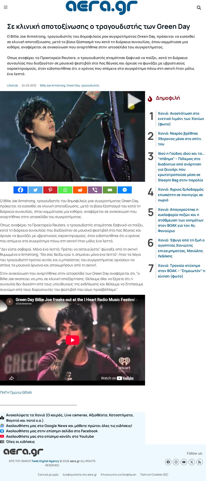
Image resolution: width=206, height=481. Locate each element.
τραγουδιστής (90, 85)
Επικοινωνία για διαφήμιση (118, 474)
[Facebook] (20, 189)
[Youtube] (184, 462)
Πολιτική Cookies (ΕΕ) (154, 474)
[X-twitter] (191, 462)
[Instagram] (176, 462)
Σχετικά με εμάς (48, 474)
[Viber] (95, 189)
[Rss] (199, 462)
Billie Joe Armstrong (52, 85)
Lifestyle (12, 85)
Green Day (73, 85)
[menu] (5, 7)
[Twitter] (35, 189)
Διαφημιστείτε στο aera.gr (80, 474)
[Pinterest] (50, 189)
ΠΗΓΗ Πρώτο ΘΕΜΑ (16, 392)
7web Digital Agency (45, 461)
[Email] (110, 189)
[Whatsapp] (65, 189)
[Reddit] (80, 189)
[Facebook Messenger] (125, 189)
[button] (199, 7)
